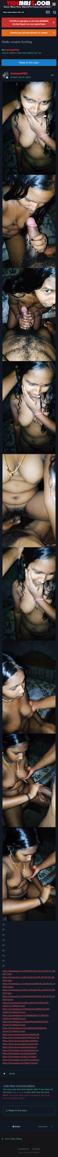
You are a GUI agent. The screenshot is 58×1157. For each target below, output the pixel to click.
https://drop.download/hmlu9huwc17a (20, 1037)
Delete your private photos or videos (29, 32)
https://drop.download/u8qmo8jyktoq (20, 1040)
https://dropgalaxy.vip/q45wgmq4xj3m (20, 1060)
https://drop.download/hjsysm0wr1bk (20, 1044)
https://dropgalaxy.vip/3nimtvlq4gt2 (19, 1053)
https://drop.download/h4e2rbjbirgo (19, 1047)
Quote (12, 1073)
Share (17, 1126)
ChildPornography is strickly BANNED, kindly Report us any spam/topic (29, 22)
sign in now (18, 1092)
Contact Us (23, 1149)
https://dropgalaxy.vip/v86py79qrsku (20, 1063)
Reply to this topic (29, 62)
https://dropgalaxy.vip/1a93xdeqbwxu (20, 1050)
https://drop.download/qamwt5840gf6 (20, 1034)
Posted (20, 77)
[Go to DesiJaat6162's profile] (5, 75)
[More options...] (52, 75)
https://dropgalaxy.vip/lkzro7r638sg (19, 1056)
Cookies (36, 1149)
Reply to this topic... (18, 1110)
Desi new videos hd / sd (29, 53)
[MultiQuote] (4, 1073)
